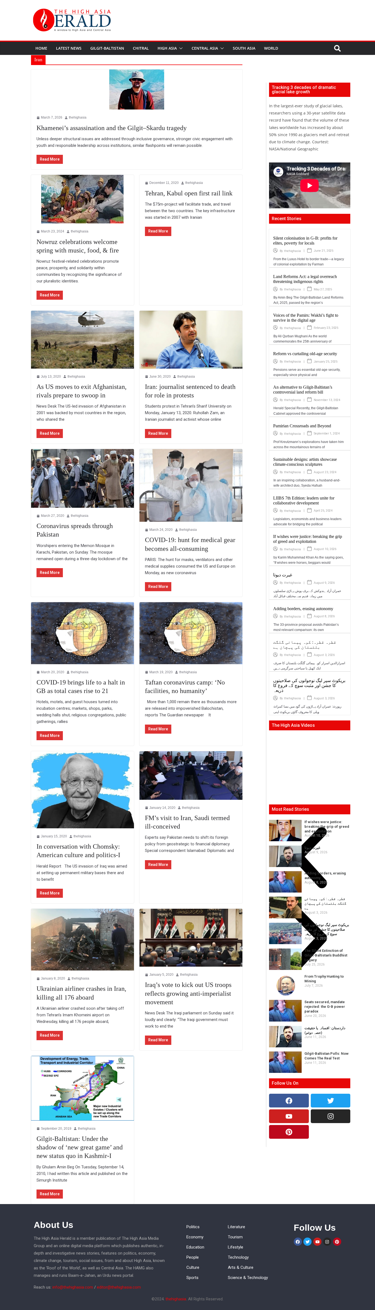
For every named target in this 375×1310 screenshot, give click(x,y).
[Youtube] (289, 1116)
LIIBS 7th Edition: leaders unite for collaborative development (303, 500)
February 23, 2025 (326, 327)
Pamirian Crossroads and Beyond (302, 425)
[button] (180, 48)
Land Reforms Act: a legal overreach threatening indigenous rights (305, 279)
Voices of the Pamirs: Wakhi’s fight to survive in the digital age (305, 317)
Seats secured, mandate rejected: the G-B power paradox (324, 1006)
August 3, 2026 (324, 655)
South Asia (244, 48)
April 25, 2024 (323, 510)
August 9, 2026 (324, 582)
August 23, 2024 (325, 472)
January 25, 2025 (325, 361)
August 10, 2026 (325, 549)
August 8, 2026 (324, 616)
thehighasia (292, 251)
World (271, 48)
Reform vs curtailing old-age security (305, 353)
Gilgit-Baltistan (107, 48)
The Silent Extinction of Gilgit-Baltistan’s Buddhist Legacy (325, 955)
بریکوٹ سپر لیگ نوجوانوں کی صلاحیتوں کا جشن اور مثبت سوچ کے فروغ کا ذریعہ (309, 685)
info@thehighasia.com (72, 1287)
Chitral (141, 48)
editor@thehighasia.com (119, 1287)
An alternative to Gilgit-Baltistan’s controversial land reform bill (302, 389)
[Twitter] (331, 1100)
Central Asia (205, 48)
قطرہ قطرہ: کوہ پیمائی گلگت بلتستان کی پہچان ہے (304, 644)
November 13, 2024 (327, 400)
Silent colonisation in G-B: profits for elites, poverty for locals (305, 240)
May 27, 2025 (323, 289)
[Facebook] (289, 1100)
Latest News (69, 48)
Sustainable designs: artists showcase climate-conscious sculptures (305, 462)
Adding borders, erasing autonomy (303, 608)
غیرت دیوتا (282, 575)
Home (41, 48)
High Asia (167, 48)
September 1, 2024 (327, 433)
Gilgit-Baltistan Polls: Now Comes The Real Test (326, 1055)
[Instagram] (331, 1116)
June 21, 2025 (323, 250)
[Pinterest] (289, 1132)
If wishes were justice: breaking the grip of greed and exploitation (307, 539)
